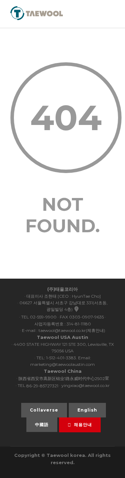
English (87, 410)
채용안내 (83, 424)
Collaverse (44, 410)
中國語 (42, 424)
